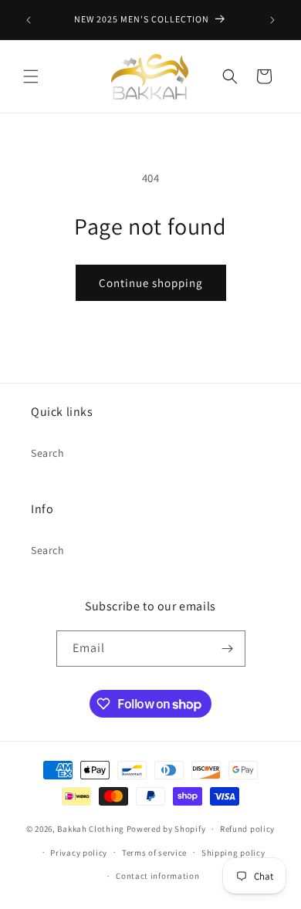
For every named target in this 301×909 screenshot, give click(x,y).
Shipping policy (233, 852)
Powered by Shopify (166, 828)
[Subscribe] (228, 648)
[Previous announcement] (29, 20)
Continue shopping (151, 282)
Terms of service (154, 852)
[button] (31, 76)
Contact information (157, 875)
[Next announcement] (272, 20)
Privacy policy (78, 852)
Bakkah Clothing (90, 828)
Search (48, 453)
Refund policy (247, 828)
